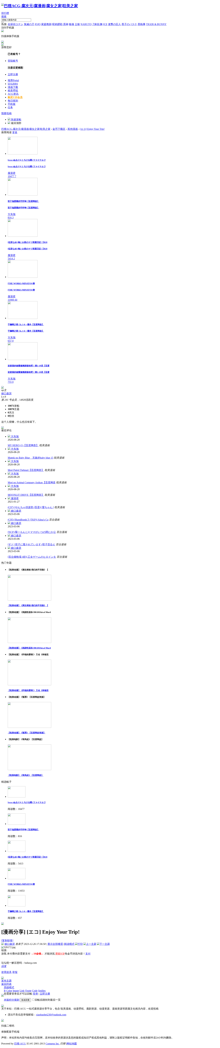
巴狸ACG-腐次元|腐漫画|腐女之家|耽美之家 (25, 129)
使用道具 (6, 972)
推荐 (13, 80)
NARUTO (86, 24)
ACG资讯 (13, 94)
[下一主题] (103, 944)
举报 (14, 972)
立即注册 (13, 74)
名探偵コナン (15, 24)
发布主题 (6, 980)
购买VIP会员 (15, 97)
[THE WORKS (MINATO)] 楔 (21, 884)
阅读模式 (69, 944)
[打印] (79, 944)
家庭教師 (46, 24)
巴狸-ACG (20, 1043)
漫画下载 (13, 87)
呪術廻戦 (57, 24)
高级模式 (9, 987)
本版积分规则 (11, 999)
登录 (35, 993)
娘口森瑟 (6, 393)
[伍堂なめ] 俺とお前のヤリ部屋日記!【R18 (27, 857)
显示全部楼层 (55, 944)
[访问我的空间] (2, 387)
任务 (10, 107)
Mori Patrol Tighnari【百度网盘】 (26, 470)
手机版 (11, 104)
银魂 (71, 24)
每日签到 (13, 100)
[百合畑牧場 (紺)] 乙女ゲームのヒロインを (32, 556)
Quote (28, 990)
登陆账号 (13, 60)
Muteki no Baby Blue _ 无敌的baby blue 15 (30, 457)
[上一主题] (89, 944)
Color (9, 990)
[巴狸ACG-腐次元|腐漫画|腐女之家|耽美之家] (39, 6)
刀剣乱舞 (97, 24)
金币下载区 (59, 129)
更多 (14, 132)
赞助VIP (60, 953)
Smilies (42, 990)
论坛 (13, 83)
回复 (3, 966)
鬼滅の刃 (29, 24)
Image (16, 990)
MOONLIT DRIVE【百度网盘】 (26, 495)
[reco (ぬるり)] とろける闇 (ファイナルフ (27, 802)
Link (22, 990)
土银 (77, 24)
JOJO (38, 24)
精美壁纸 (13, 90)
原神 (65, 24)
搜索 (3, 16)
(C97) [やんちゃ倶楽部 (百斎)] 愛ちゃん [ (31, 507)
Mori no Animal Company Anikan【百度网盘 (32, 482)
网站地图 (72, 1043)
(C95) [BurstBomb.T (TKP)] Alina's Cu (28, 519)
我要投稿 (6, 113)
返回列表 (6, 984)
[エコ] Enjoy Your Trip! (92, 129)
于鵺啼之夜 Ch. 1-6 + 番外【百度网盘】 (26, 911)
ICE (105, 24)
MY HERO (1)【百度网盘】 (23, 445)
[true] (2, 22)
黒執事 (141, 24)
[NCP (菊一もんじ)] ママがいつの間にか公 (32, 532)
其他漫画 (72, 129)
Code (35, 990)
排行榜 (5, 13)
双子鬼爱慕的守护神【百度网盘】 (23, 829)
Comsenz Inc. (53, 1043)
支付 (88, 953)
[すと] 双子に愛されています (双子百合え (31, 544)
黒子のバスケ (129, 24)
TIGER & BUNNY (156, 24)
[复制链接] (7, 940)
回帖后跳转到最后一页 (48, 999)
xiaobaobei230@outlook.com (51, 1014)
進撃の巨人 (114, 24)
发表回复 (25, 1000)
